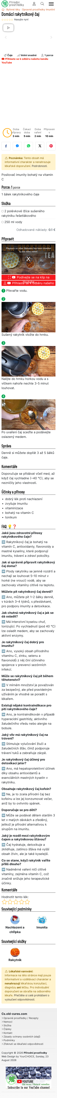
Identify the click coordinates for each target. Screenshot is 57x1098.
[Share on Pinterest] (51, 146)
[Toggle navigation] (51, 4)
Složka (7, 1025)
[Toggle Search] (42, 4)
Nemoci (7, 1021)
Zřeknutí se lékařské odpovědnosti (23, 1044)
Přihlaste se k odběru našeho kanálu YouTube (25, 60)
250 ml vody (13, 222)
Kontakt (7, 1032)
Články (7, 1029)
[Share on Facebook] (6, 146)
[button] (6, 37)
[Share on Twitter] (39, 146)
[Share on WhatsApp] (28, 146)
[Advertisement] (28, 96)
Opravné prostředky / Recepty (20, 1018)
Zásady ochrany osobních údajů (21, 1036)
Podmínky (9, 1040)
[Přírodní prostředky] (3, 9)
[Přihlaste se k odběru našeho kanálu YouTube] (28, 1078)
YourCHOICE (27, 1056)
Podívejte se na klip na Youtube (32, 277)
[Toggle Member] (34, 4)
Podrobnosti (39, 166)
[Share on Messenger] (17, 146)
